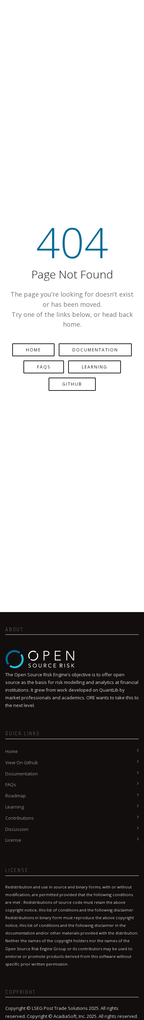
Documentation (95, 350)
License (13, 840)
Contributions (19, 818)
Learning (94, 367)
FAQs (43, 367)
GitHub (72, 384)
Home (33, 350)
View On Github (21, 762)
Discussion (16, 829)
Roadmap (15, 795)
